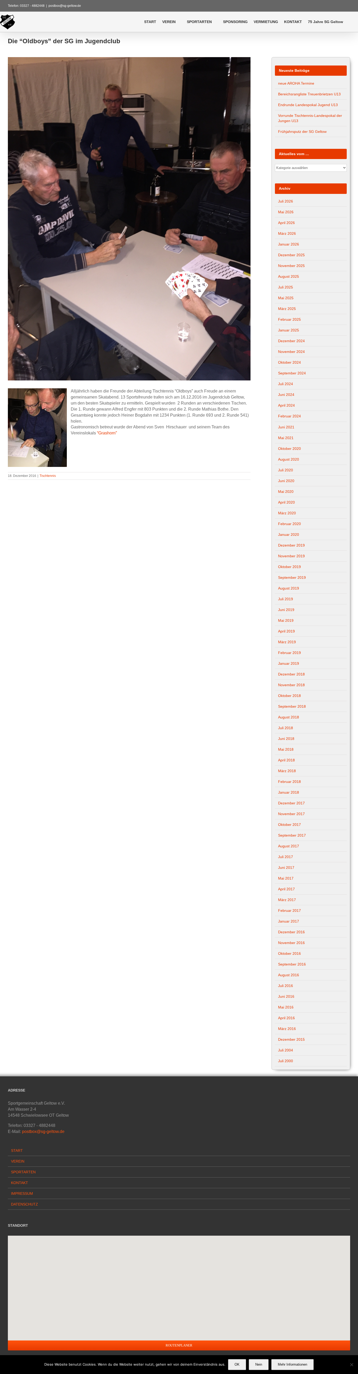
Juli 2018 (285, 728)
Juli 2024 (285, 384)
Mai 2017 (286, 878)
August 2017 (288, 846)
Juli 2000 (285, 1061)
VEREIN (17, 1161)
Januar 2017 (288, 921)
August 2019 (288, 588)
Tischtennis (48, 476)
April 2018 (286, 760)
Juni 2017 (286, 867)
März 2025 (287, 309)
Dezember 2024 (291, 341)
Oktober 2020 (289, 448)
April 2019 (286, 631)
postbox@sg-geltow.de (64, 6)
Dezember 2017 (291, 803)
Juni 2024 (286, 394)
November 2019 (291, 556)
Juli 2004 (285, 1050)
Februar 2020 (289, 524)
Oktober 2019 (289, 567)
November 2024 (291, 352)
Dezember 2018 (291, 674)
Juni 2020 (286, 481)
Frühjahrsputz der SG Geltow (302, 131)
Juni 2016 (286, 996)
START (17, 1150)
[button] (350, 21)
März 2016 (287, 1029)
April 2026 (286, 223)
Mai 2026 (286, 212)
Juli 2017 (285, 857)
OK (237, 1364)
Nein (258, 1364)
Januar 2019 (288, 663)
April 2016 (286, 1018)
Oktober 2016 (289, 953)
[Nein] (351, 1364)
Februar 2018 (289, 781)
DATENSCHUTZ (24, 1204)
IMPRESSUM (22, 1193)
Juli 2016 (285, 986)
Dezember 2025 (291, 255)
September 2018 (292, 706)
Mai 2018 (286, 749)
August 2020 (288, 459)
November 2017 (291, 814)
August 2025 (288, 276)
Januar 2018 (288, 792)
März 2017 (287, 900)
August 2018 (288, 717)
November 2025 (291, 266)
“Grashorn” (107, 433)
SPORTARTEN (23, 1172)
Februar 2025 (289, 319)
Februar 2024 (289, 416)
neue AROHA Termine (296, 83)
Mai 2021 (286, 438)
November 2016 (291, 943)
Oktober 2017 (289, 824)
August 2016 (288, 975)
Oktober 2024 (289, 362)
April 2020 (286, 502)
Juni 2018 (286, 739)
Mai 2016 (286, 1007)
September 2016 (292, 964)
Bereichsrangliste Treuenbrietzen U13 (309, 94)
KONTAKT (19, 1183)
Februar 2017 (289, 910)
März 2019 (287, 642)
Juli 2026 (285, 201)
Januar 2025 (288, 330)
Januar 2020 (288, 534)
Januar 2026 (288, 244)
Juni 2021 (286, 427)
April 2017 (286, 889)
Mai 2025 (286, 298)
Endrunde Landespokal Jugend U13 (308, 105)
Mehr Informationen (292, 1364)
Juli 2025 (285, 287)
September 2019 (292, 577)
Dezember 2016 (291, 932)
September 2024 (292, 373)
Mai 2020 (286, 491)
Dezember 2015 (291, 1039)
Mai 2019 (286, 620)
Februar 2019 (289, 653)
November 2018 (291, 685)
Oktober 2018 (289, 696)
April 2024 (286, 405)
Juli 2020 (285, 470)
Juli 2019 (285, 599)
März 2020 (287, 513)
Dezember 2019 (291, 545)
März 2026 (287, 233)
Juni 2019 (286, 610)
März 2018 (287, 771)
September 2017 (292, 835)
